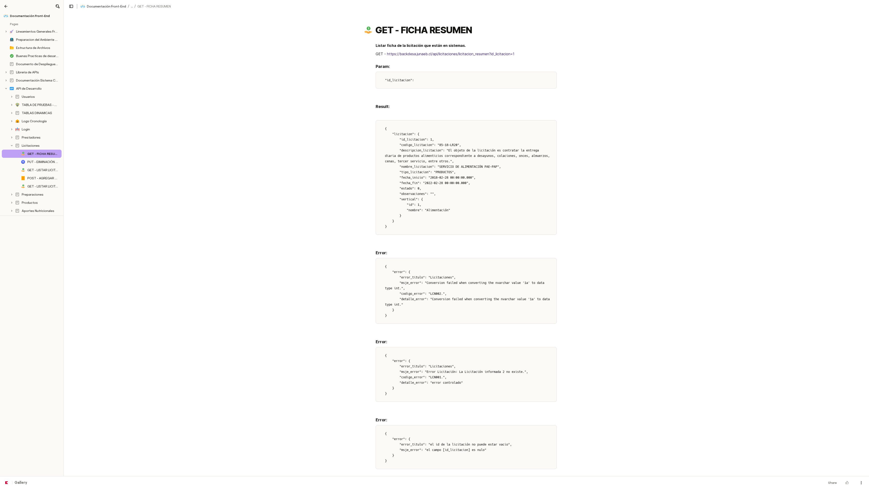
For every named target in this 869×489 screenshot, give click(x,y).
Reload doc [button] (434, 236)
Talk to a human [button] (457, 268)
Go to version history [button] (416, 268)
